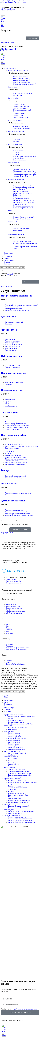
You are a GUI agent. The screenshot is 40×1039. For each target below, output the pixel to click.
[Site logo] (13, 3)
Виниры (11, 210)
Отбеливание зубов (15, 120)
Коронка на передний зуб (17, 780)
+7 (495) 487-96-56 (7, 42)
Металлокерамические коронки (19, 797)
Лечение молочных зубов (17, 817)
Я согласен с (20, 1009)
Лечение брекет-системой (17, 753)
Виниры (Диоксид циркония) (18, 806)
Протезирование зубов (16, 179)
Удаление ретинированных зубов (19, 775)
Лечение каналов (14, 742)
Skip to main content (19, 1)
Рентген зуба (12, 729)
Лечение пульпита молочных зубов (20, 820)
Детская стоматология (16, 235)
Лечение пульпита (14, 737)
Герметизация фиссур (15, 740)
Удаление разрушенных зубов (18, 771)
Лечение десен (13, 222)
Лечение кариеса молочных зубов (20, 819)
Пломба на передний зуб (17, 738)
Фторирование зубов (15, 720)
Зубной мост (12, 789)
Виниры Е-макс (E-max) (16, 808)
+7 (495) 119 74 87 (7, 533)
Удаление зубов (13, 163)
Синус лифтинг (13, 764)
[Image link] (3, 22)
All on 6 (11, 762)
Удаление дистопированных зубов (20, 773)
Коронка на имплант (15, 786)
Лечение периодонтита (16, 735)
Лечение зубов (13, 98)
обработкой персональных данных (25, 1009)
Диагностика (12, 87)
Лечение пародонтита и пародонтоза (21, 811)
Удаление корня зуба (15, 777)
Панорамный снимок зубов (17, 727)
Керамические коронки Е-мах (18, 795)
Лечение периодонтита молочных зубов (22, 822)
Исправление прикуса (16, 131)
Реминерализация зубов (16, 722)
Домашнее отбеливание (16, 749)
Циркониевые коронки (16, 793)
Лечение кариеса (14, 733)
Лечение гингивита (15, 813)
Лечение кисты (13, 744)
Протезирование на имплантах (19, 800)
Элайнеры (11, 755)
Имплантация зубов (15, 144)
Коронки (11, 791)
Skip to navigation (6, 1)
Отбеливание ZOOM (15, 747)
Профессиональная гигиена (18, 70)
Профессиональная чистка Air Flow (20, 724)
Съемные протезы (14, 799)
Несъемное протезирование (18, 802)
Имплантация (13, 758)
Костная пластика (14, 766)
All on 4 (11, 760)
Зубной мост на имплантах (17, 788)
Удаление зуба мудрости (16, 769)
